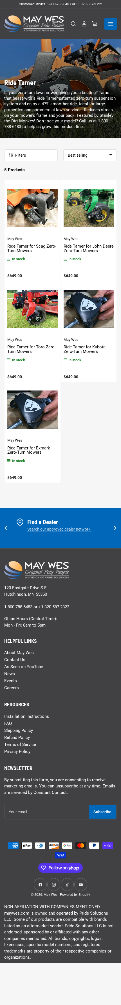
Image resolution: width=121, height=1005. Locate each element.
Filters (20, 155)
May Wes (14, 239)
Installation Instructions (26, 716)
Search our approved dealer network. (59, 529)
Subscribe (102, 812)
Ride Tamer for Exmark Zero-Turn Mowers (28, 450)
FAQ (8, 723)
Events (10, 680)
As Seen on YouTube (23, 666)
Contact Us (14, 659)
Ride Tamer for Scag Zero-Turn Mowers (31, 248)
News (9, 673)
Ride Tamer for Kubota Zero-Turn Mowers (85, 349)
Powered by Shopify (75, 895)
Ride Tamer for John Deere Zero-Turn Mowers (89, 248)
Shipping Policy (18, 730)
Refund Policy (17, 737)
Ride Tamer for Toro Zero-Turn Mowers (31, 349)
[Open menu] (110, 24)
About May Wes (19, 652)
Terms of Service (20, 744)
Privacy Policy (17, 751)
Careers (11, 687)
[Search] (73, 24)
